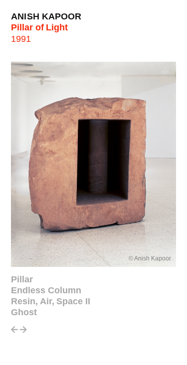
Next (23, 332)
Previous (14, 332)
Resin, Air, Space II (50, 301)
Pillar (22, 279)
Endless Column (46, 290)
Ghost (24, 312)
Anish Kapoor (46, 16)
